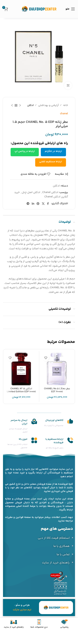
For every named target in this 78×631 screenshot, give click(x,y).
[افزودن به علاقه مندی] (45, 357)
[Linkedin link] (33, 203)
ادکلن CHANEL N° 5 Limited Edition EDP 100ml (21, 390)
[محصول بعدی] (12, 106)
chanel (64, 114)
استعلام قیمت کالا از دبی (54, 538)
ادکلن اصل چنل (31, 192)
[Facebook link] (48, 203)
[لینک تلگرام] (28, 203)
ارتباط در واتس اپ (25, 151)
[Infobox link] (57, 423)
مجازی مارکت (20, 610)
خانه (65, 105)
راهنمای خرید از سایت (56, 562)
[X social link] (43, 203)
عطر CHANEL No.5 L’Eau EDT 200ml (57, 390)
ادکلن (30, 105)
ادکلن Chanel (50, 192)
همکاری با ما (61, 546)
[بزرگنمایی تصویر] (68, 85)
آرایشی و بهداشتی (48, 105)
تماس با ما (63, 554)
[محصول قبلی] (20, 106)
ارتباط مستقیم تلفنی (50, 162)
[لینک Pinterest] (38, 203)
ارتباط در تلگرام (53, 151)
